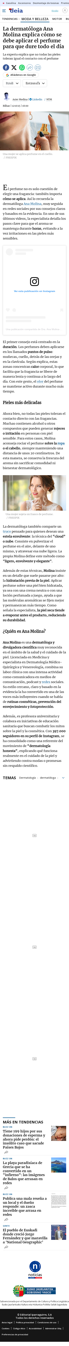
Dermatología (27, 777)
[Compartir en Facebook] (6, 68)
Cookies (5, 1328)
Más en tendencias (23, 1121)
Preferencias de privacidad (15, 1334)
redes (46, 682)
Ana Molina (32, 204)
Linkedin (37, 99)
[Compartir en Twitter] (14, 68)
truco (7, 531)
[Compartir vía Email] (38, 68)
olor (40, 381)
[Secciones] (4, 10)
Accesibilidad (35, 1328)
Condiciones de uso (47, 1322)
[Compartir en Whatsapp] (22, 68)
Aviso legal (7, 1322)
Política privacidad (25, 1322)
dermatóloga (48, 777)
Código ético (19, 1328)
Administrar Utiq (53, 1328)
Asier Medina (20, 99)
